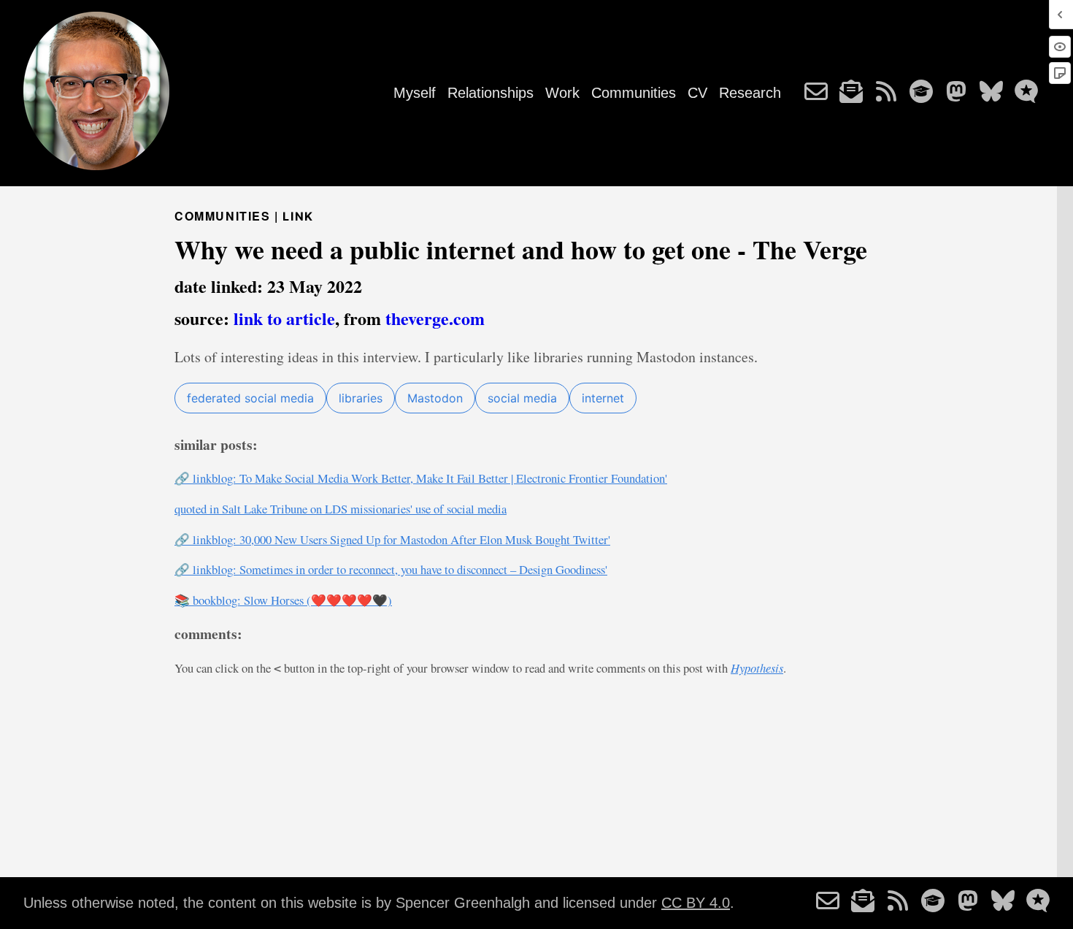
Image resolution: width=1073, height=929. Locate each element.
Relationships (490, 93)
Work (562, 93)
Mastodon (435, 398)
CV (697, 93)
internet (603, 398)
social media (522, 398)
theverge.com (435, 318)
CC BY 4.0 (695, 903)
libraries (360, 398)
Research (750, 93)
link (297, 216)
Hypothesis (757, 668)
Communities (633, 93)
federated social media (250, 398)
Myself (414, 93)
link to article (284, 318)
